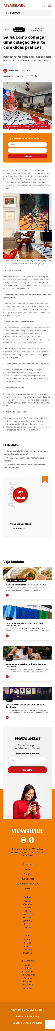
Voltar (7, 30)
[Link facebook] (31, 839)
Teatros (27, 924)
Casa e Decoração (18, 29)
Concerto (27, 907)
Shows (27, 927)
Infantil (27, 943)
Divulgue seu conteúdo (27, 883)
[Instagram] (36, 76)
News (27, 888)
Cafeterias (27, 968)
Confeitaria (27, 971)
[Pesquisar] (43, 5)
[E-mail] (32, 76)
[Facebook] (27, 76)
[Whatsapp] (22, 76)
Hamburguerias (27, 974)
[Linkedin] (18, 76)
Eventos (28, 939)
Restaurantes (27, 984)
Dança (27, 911)
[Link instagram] (23, 839)
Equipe (27, 869)
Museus (27, 946)
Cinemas (27, 904)
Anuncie (28, 874)
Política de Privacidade (27, 1016)
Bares (27, 965)
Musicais (27, 917)
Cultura (27, 901)
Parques (28, 949)
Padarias (27, 978)
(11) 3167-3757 (27, 855)
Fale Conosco (27, 879)
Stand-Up (27, 920)
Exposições (27, 914)
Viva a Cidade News (22, 71)
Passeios (27, 953)
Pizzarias (27, 981)
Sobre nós (27, 864)
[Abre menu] (49, 5)
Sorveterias (27, 988)
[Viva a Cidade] (14, 5)
